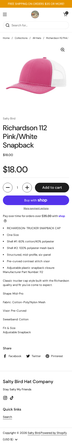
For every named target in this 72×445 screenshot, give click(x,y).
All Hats (37, 38)
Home (6, 38)
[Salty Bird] (35, 14)
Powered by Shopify (54, 433)
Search (7, 417)
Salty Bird (34, 433)
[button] (65, 14)
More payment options (36, 208)
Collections (21, 38)
